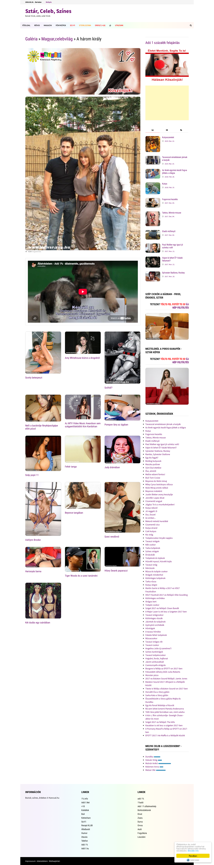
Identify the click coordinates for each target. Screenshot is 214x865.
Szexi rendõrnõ (112, 536)
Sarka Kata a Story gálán (156, 695)
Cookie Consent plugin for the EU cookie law (193, 860)
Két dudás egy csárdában (37, 622)
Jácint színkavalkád (154, 661)
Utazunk (119, 25)
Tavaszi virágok (152, 541)
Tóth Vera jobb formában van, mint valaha (165, 712)
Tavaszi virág (151, 564)
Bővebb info (193, 850)
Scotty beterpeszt (33, 377)
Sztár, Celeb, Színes (48, 11)
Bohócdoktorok (144, 810)
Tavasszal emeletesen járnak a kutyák (163, 424)
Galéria (31, 39)
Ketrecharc (86, 818)
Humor (84, 833)
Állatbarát (85, 829)
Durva (140, 821)
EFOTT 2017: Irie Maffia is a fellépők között (165, 735)
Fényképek (61, 25)
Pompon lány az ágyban (116, 424)
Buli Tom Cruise (152, 477)
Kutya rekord (151, 507)
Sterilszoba (85, 25)
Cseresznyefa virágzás (155, 665)
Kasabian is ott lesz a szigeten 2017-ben (164, 725)
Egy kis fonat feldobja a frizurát (159, 705)
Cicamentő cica (152, 524)
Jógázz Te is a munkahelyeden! (160, 504)
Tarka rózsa (150, 581)
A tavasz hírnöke (153, 631)
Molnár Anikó (151, 763)
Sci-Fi (72, 25)
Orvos (140, 825)
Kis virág (149, 534)
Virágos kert (150, 601)
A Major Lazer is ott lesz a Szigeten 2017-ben (166, 611)
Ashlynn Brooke (33, 539)
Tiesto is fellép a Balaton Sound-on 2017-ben (166, 688)
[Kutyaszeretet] (152, 137)
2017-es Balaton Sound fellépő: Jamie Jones (166, 678)
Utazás (84, 837)
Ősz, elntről (150, 471)
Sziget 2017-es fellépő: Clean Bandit (162, 608)
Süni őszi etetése (153, 467)
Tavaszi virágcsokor (154, 614)
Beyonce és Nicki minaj (156, 481)
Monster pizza (151, 675)
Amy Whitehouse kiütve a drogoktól (82, 357)
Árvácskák (150, 554)
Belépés (49, 2)
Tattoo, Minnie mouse (171, 212)
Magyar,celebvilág (57, 39)
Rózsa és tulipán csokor (156, 571)
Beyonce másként (153, 491)
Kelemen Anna (152, 766)
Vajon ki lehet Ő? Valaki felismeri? (161, 447)
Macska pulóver (152, 464)
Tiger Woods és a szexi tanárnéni (81, 575)
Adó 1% (84, 844)
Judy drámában (112, 467)
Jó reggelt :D (151, 511)
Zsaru (140, 818)
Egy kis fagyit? (151, 457)
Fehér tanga (71, 466)
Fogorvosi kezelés (170, 199)
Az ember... (150, 517)
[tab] (152, 130)
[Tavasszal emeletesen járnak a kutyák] (152, 157)
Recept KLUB (87, 825)
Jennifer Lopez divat (154, 497)
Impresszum (30, 861)
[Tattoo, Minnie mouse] (152, 213)
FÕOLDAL (26, 25)
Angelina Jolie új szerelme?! (158, 648)
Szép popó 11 (32, 475)
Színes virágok (152, 551)
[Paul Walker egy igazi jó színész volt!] (152, 245)
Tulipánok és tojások (155, 558)
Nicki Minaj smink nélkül (156, 487)
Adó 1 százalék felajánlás (162, 43)
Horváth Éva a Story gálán (157, 691)
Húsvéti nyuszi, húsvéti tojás (158, 561)
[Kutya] (152, 184)
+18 (83, 806)
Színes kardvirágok (154, 651)
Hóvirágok (150, 628)
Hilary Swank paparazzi (116, 570)
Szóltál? (108, 387)
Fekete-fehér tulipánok (156, 635)
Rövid (37, 25)
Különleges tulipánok (155, 578)
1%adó (140, 802)
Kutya (164, 183)
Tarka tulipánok (152, 548)
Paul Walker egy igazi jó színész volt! (172, 246)
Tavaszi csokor (152, 645)
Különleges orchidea (155, 598)
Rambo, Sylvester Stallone (157, 454)
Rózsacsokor (151, 638)
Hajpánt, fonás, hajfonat (156, 658)
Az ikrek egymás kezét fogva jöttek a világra (174, 171)
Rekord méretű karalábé (156, 521)
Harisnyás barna (33, 571)
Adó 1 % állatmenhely (147, 806)
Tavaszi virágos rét (153, 641)
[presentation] (152, 130)
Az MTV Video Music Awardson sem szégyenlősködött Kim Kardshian (83, 425)
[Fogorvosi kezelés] (152, 199)
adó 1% (141, 798)
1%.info (84, 798)
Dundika (149, 756)
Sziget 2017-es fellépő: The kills (160, 722)
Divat (140, 814)
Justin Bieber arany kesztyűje (159, 494)
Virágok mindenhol (154, 574)
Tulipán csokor (152, 604)
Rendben (193, 855)
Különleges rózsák (154, 618)
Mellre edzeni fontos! (155, 474)
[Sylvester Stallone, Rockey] (152, 273)
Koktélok (85, 810)
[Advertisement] (167, 103)
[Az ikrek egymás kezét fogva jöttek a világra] (152, 170)
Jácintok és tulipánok (155, 621)
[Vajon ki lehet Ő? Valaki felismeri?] (152, 258)
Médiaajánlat (54, 861)
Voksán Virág (151, 760)
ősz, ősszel (150, 514)
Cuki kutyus (150, 531)
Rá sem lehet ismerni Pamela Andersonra (164, 708)
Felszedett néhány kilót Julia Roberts (162, 671)
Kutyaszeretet (168, 137)
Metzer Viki (150, 770)
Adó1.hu (85, 848)
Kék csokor (150, 544)
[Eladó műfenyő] (152, 231)
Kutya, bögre (151, 584)
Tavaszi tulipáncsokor (155, 655)
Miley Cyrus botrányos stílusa (159, 484)
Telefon (84, 840)
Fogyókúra (142, 833)
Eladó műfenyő (168, 231)
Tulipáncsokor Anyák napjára (159, 538)
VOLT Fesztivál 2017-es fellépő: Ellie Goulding (166, 594)
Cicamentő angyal (153, 501)
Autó (140, 829)
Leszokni (141, 837)
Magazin (48, 25)
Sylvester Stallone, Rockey (173, 272)
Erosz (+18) (100, 25)
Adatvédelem (42, 861)
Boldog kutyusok (153, 461)
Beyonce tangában (74, 512)
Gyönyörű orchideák (154, 625)
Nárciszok (150, 568)
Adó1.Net (85, 802)
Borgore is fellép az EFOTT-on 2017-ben (163, 668)
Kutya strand (151, 527)
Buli (83, 814)
